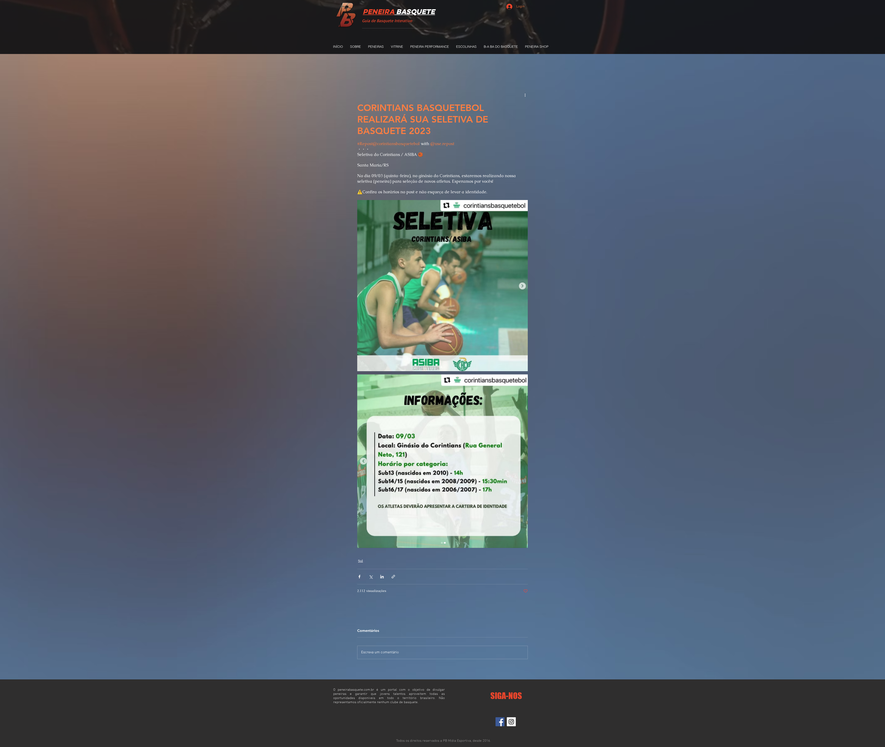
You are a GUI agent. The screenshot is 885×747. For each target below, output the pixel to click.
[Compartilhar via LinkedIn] (382, 576)
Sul (360, 561)
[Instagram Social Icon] (511, 721)
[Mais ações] (525, 95)
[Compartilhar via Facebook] (359, 576)
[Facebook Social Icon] (500, 721)
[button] (375, 46)
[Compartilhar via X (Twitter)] (371, 576)
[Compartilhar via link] (393, 576)
